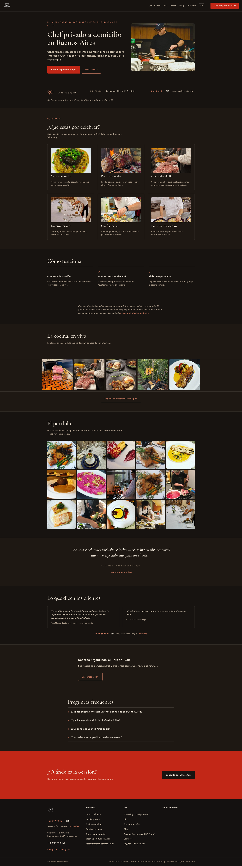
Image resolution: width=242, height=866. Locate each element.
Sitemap (161, 861)
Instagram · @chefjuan (58, 849)
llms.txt (170, 861)
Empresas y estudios (96, 834)
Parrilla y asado (93, 819)
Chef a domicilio (93, 824)
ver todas (74, 826)
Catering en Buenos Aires (98, 839)
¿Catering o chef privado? (136, 814)
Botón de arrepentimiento (143, 861)
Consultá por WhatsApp (224, 5)
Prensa (173, 5)
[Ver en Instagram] (57, 374)
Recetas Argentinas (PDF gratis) (139, 834)
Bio (165, 5)
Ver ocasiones (91, 69)
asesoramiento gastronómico (134, 313)
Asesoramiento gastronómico (100, 843)
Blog (181, 5)
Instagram (180, 861)
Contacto (191, 5)
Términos (125, 861)
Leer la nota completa (121, 572)
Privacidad (114, 861)
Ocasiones (154, 5)
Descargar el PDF (90, 676)
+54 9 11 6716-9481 (56, 843)
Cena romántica (93, 814)
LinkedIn (190, 861)
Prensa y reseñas (132, 824)
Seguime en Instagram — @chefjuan (121, 399)
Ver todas (143, 634)
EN (201, 6)
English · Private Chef (134, 843)
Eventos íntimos (94, 829)
